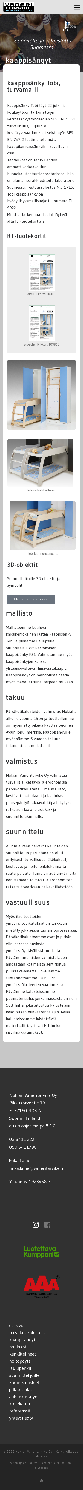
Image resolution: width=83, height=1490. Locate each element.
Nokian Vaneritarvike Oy (33, 1451)
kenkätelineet (22, 1354)
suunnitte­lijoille (24, 1375)
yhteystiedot (21, 1418)
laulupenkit (20, 1368)
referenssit (19, 1411)
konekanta (19, 1403)
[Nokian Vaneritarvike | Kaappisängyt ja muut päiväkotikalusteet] (18, 6)
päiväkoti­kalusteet (27, 1332)
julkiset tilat (20, 1389)
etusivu (16, 1325)
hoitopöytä (20, 1361)
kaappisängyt (22, 1339)
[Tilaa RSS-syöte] (41, 1480)
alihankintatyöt (24, 1396)
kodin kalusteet (24, 1382)
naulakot (18, 1347)
